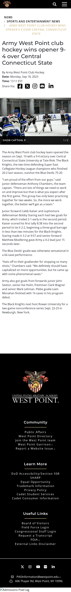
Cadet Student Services (35, 494)
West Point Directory (36, 436)
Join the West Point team (35, 440)
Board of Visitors (35, 523)
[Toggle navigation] (64, 4)
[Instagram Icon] (34, 86)
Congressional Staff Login (35, 531)
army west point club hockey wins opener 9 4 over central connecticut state (36, 30)
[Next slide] (65, 121)
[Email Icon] (43, 86)
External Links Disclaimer (35, 544)
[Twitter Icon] (27, 86)
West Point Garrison (34, 444)
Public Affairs (35, 432)
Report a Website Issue (34, 448)
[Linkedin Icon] (51, 86)
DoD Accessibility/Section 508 (35, 474)
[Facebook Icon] (20, 86)
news (8, 17)
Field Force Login (35, 527)
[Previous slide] (5, 121)
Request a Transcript (36, 535)
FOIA (34, 540)
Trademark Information (35, 486)
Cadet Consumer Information (35, 498)
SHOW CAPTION (13, 140)
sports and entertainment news (33, 21)
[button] (16, 567)
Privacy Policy (35, 490)
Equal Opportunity (35, 482)
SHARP (35, 478)
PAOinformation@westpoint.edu (38, 577)
